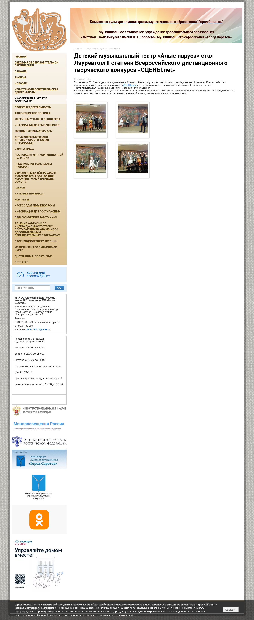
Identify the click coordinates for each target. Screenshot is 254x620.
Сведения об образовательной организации (36, 64)
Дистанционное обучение (33, 256)
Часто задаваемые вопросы (35, 205)
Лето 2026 (21, 262)
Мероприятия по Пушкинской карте (36, 249)
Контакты (22, 199)
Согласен (230, 609)
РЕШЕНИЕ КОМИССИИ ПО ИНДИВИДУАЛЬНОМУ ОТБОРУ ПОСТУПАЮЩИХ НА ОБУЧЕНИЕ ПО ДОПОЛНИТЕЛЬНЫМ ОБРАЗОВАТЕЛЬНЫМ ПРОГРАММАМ (37, 229)
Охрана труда (24, 148)
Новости (21, 83)
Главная (20, 56)
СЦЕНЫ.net (130, 85)
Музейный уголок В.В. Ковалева (37, 119)
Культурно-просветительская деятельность (36, 91)
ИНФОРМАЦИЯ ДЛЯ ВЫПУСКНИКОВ (37, 124)
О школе (20, 71)
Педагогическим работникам (36, 217)
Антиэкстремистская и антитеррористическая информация (32, 139)
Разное (20, 187)
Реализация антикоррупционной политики (39, 156)
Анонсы (20, 77)
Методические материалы (33, 130)
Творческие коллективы (32, 113)
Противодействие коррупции (36, 241)
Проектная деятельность (33, 107)
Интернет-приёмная (29, 193)
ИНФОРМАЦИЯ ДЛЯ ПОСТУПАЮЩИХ (37, 211)
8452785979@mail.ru (38, 329)
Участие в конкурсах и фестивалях (31, 100)
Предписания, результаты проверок (33, 165)
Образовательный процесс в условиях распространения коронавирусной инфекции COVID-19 (35, 177)
